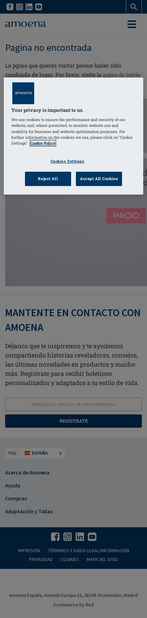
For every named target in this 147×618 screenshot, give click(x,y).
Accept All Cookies (99, 178)
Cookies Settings (67, 161)
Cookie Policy (42, 143)
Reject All (48, 178)
